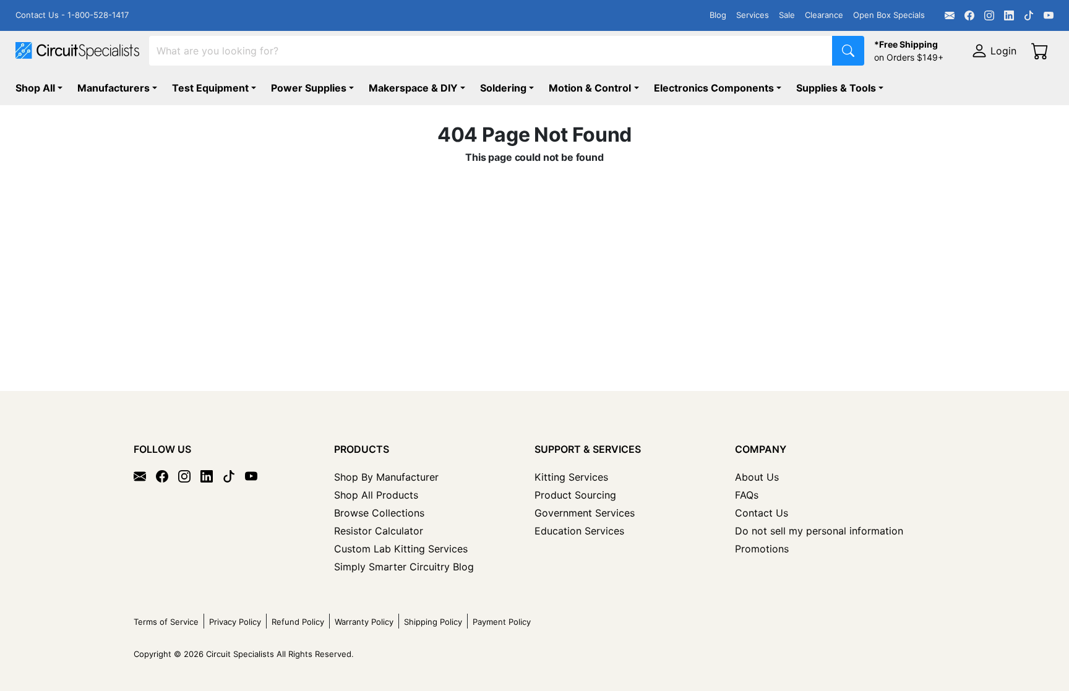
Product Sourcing (575, 495)
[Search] (848, 51)
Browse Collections (379, 513)
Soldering (503, 88)
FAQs (746, 495)
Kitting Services (571, 477)
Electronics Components (714, 88)
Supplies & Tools (836, 88)
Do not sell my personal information (819, 531)
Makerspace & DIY (413, 88)
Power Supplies (308, 88)
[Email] (950, 15)
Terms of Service (166, 622)
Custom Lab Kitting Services (401, 549)
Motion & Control (590, 88)
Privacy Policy (235, 622)
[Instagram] (989, 15)
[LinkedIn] (1009, 15)
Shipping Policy (433, 622)
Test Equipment (210, 88)
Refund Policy (298, 622)
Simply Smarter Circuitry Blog (404, 566)
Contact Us (761, 513)
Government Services (584, 513)
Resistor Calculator (378, 531)
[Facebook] (969, 15)
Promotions (762, 549)
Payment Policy (502, 622)
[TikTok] (1029, 15)
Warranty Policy (364, 622)
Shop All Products (376, 495)
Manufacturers (113, 88)
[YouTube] (1049, 15)
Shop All (35, 88)
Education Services (579, 531)
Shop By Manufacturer (386, 477)
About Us (757, 477)
